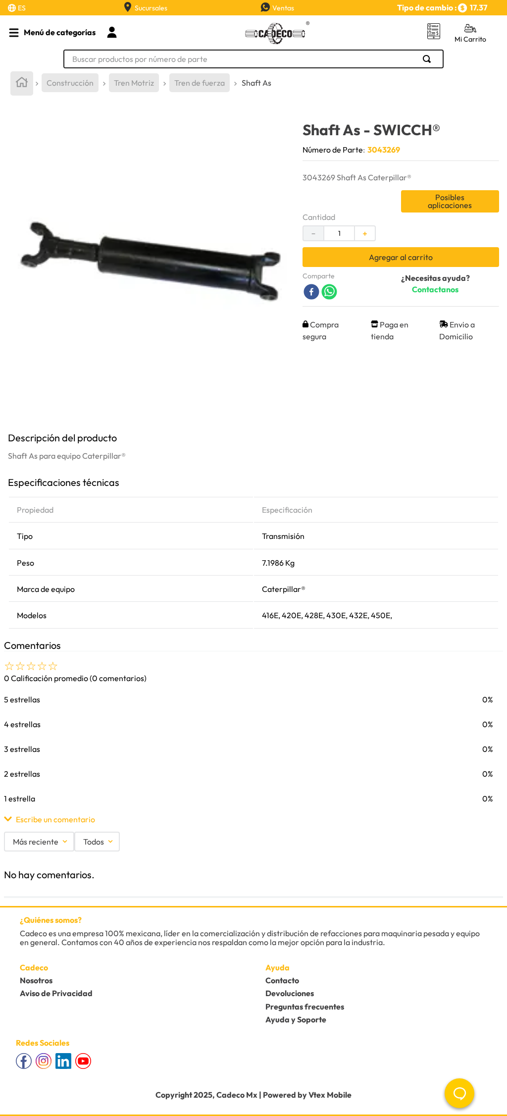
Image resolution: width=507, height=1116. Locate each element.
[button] (253, 819)
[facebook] (311, 292)
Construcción (70, 83)
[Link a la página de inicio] (21, 83)
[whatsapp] (329, 292)
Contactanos (435, 289)
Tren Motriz (134, 83)
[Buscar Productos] (429, 59)
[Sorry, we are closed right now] (459, 1093)
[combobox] (253, 59)
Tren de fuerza (199, 83)
